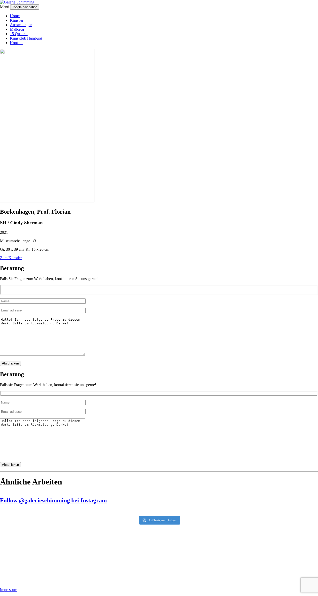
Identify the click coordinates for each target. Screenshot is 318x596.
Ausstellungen (21, 25)
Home (15, 16)
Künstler (16, 20)
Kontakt (16, 43)
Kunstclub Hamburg (26, 38)
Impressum (8, 590)
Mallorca (17, 29)
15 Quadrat (19, 34)
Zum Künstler (11, 258)
